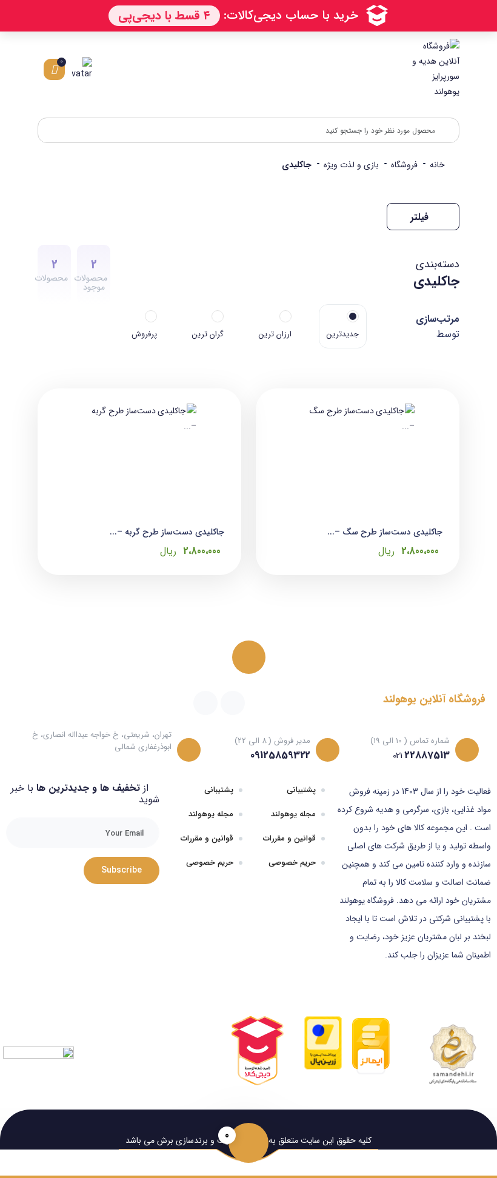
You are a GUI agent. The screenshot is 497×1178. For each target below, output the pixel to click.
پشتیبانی (301, 790)
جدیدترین (343, 334)
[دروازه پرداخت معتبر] (323, 1042)
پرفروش (144, 334)
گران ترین (208, 334)
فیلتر (421, 217)
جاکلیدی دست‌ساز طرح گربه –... (167, 532)
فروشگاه (404, 164)
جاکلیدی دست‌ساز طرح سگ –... (384, 532)
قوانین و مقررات (289, 838)
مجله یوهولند (293, 814)
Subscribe (121, 870)
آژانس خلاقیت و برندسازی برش (212, 1140)
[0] (248, 1143)
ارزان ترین (275, 334)
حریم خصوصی (292, 862)
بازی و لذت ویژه (351, 164)
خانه (437, 164)
